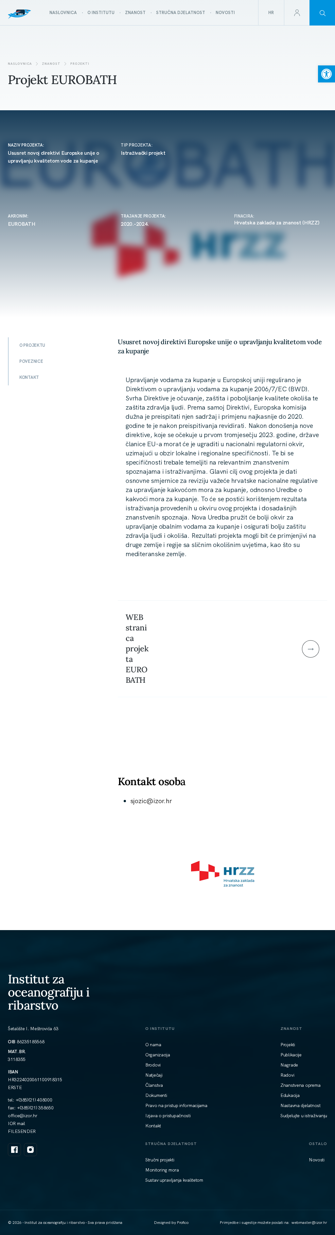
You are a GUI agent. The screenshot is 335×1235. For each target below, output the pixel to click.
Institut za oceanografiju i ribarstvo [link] (49, 992)
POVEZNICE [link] (31, 361)
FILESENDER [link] (22, 1131)
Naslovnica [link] (20, 63)
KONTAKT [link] (29, 377)
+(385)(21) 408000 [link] (34, 1100)
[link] (326, 73)
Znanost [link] (51, 63)
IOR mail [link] (16, 1123)
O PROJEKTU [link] (32, 345)
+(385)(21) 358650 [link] (35, 1108)
